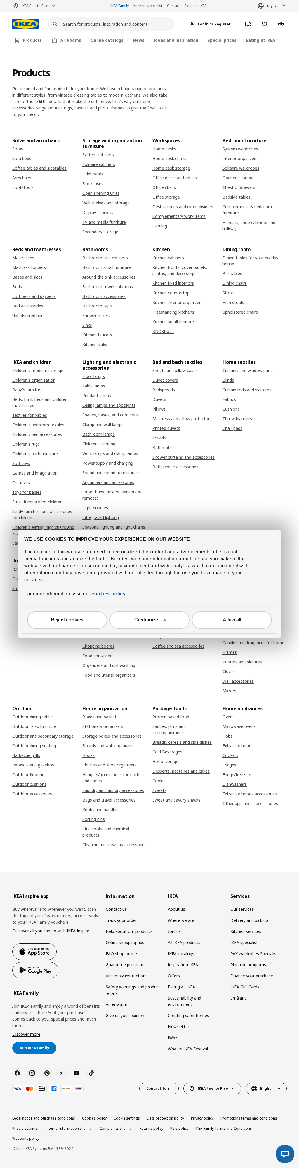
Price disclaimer (25, 1128)
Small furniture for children (37, 502)
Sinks (87, 325)
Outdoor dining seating (34, 745)
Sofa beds (21, 158)
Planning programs (248, 964)
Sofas (17, 149)
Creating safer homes (188, 1015)
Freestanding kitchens (173, 312)
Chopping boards (98, 646)
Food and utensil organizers (108, 675)
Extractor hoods (237, 745)
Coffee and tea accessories (178, 646)
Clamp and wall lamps (103, 424)
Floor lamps (93, 376)
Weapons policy (25, 1138)
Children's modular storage (37, 370)
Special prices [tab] (222, 40)
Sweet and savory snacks (176, 800)
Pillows (159, 409)
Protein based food (170, 716)
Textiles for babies (29, 415)
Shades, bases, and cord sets (110, 415)
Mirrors (229, 691)
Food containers (98, 655)
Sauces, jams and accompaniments (169, 729)
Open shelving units (100, 193)
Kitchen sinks (94, 344)
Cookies (160, 780)
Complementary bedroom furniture (247, 209)
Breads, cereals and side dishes (182, 742)
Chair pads (232, 428)
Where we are (181, 920)
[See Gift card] (41, 1088)
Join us (174, 931)
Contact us (116, 909)
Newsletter (178, 1026)
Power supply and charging (107, 463)
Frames (229, 652)
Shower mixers (96, 315)
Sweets (159, 790)
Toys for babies (26, 492)
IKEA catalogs (181, 953)
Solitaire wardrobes (240, 168)
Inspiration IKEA (183, 964)
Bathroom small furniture (106, 267)
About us (176, 909)
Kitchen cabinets (168, 257)
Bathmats (162, 447)
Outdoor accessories (32, 794)
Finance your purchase (251, 975)
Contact (173, 5)
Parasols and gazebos (33, 765)
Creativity (21, 482)
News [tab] (139, 40)
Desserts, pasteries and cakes (181, 771)
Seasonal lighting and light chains (113, 527)
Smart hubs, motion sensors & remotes (111, 495)
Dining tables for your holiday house (250, 261)
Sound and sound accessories (110, 472)
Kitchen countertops (172, 293)
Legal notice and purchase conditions (43, 1118)
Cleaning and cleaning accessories (114, 844)
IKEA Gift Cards (244, 987)
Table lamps (93, 386)
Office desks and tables (174, 177)
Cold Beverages (167, 752)
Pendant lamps (96, 395)
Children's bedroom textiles (38, 424)
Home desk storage (171, 168)
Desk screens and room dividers (182, 206)
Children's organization (33, 380)
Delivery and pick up (249, 920)
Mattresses (23, 257)
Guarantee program (124, 964)
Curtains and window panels (249, 370)
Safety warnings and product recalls (133, 990)
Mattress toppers (29, 267)
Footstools (23, 187)
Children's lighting (98, 443)
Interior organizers (240, 158)
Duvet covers (165, 380)
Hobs (227, 736)
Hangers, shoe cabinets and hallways (248, 225)
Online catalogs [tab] (107, 40)
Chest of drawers (238, 187)
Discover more (26, 1034)
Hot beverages (166, 761)
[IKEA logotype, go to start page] (25, 24)
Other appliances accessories (250, 803)
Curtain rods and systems (246, 389)
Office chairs (164, 187)
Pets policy (179, 1128)
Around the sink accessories (108, 277)
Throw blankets (237, 418)
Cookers (230, 755)
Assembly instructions (126, 975)
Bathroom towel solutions (107, 286)
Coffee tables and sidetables (39, 168)
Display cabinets (97, 212)
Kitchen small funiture (173, 321)
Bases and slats (27, 277)
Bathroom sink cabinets (105, 257)
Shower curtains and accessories (183, 457)
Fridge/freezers (236, 774)
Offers (174, 975)
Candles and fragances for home (253, 642)
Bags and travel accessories (108, 800)
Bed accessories (27, 306)
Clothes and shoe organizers (109, 765)
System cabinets (98, 154)
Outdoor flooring (28, 774)
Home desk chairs (169, 158)
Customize (146, 620)
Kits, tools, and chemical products (105, 832)
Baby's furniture (27, 389)
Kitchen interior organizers (177, 302)
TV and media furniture (104, 222)
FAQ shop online (121, 953)
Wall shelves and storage (106, 203)
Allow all (232, 620)
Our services (242, 909)
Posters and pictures (242, 662)
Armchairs (21, 177)
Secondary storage (100, 231)
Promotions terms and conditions (248, 1118)
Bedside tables (236, 197)
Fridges (229, 765)
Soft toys (21, 463)
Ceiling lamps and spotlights (108, 405)
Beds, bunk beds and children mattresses (39, 402)
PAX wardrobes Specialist (254, 953)
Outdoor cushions (29, 784)
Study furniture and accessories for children (42, 514)
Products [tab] (32, 40)
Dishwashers (234, 784)
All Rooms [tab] (70, 40)
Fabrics (229, 399)
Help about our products (129, 931)
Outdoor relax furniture (34, 726)
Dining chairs (234, 283)
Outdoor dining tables (33, 716)
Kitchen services (245, 931)
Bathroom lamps (98, 434)
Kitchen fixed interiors (173, 283)
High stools (233, 302)
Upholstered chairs (240, 312)
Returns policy (151, 1128)
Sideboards (92, 174)
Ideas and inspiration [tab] (176, 40)
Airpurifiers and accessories (108, 482)
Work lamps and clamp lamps (110, 453)
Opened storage (237, 177)
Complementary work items (179, 216)
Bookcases (92, 183)
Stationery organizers (102, 726)
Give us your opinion (125, 1015)
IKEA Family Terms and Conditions (223, 1128)
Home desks (164, 149)
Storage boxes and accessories (112, 736)
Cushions (231, 409)
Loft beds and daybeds (34, 296)
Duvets (159, 399)
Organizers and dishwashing (108, 665)
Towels (159, 438)
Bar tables (232, 273)
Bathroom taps (97, 306)
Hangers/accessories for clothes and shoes (113, 777)
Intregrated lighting (100, 517)
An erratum (116, 1004)
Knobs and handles (100, 809)
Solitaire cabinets (98, 164)
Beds (17, 286)
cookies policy (108, 594)
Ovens (228, 716)
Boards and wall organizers (108, 745)
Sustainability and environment (184, 1001)
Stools (228, 293)
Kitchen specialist (147, 5)
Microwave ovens (239, 726)
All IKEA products (184, 942)
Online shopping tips (125, 942)
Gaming (159, 226)
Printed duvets (166, 428)
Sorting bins (93, 819)
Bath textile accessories (175, 467)
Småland (238, 998)
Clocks (228, 671)
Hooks (88, 755)
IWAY (172, 1037)
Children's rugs (26, 444)
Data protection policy (165, 1118)
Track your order (121, 920)
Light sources (95, 507)
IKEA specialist (244, 942)
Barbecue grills (26, 755)
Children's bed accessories (37, 434)
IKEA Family (119, 5)
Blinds (228, 380)
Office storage (166, 197)
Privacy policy (202, 1118)
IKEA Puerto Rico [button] (35, 5)
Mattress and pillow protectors (182, 418)
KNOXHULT (163, 331)
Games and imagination (35, 473)
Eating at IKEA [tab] (260, 40)
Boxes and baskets (100, 716)
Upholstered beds (29, 315)
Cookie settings (127, 1118)
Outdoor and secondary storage (43, 736)
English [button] (273, 5)
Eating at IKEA (196, 5)
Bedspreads (163, 389)
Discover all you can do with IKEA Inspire (50, 931)
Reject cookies (67, 620)
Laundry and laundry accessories (113, 790)
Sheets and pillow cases (175, 370)
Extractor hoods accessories (249, 794)
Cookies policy (94, 1118)
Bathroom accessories (104, 296)
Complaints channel (116, 1128)
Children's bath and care (35, 453)
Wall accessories (238, 681)
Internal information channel (69, 1128)
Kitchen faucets (97, 335)
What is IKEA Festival (188, 1048)
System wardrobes (240, 149)
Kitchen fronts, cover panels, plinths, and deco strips (179, 270)
